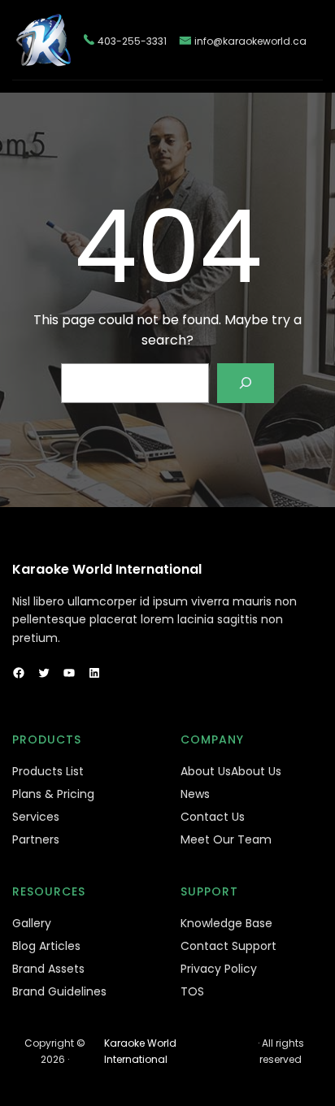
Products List (48, 771)
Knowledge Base (226, 923)
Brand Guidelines (59, 991)
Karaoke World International (107, 569)
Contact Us (213, 817)
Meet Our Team (226, 839)
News (195, 794)
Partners (35, 839)
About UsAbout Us (231, 771)
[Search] (246, 383)
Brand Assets (48, 969)
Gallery (31, 923)
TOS (192, 991)
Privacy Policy (219, 969)
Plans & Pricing (53, 794)
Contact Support (228, 946)
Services (35, 817)
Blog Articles (46, 946)
